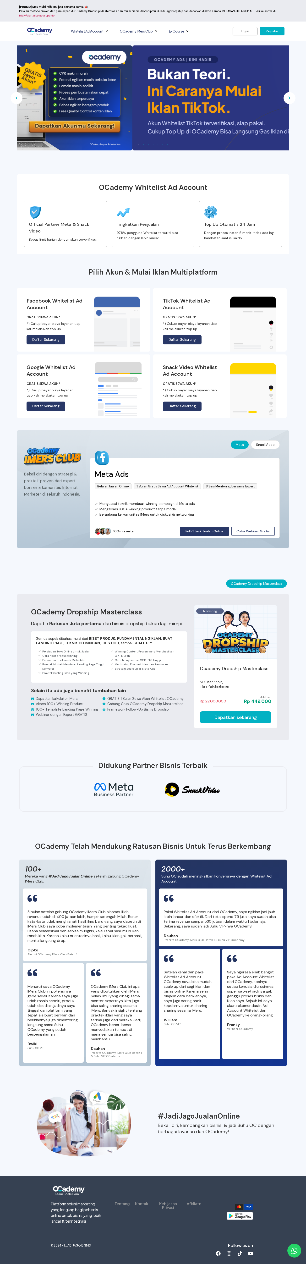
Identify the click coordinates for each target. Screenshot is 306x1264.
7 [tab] (167, 144)
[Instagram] (229, 1253)
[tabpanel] (153, 97)
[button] (107, 31)
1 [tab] (138, 144)
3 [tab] (148, 144)
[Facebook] (218, 1253)
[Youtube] (250, 1253)
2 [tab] (143, 144)
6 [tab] (162, 144)
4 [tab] (153, 144)
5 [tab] (157, 144)
